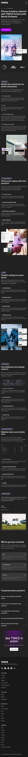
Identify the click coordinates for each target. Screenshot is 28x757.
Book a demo (14, 649)
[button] (25, 2)
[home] (4, 2)
